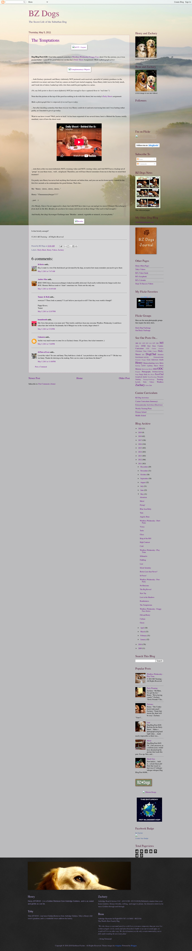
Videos (54, 250)
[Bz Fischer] (136, 835)
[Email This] (65, 246)
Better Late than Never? (148, 571)
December (144, 466)
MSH (155, 369)
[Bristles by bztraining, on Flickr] (79, 221)
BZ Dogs (44, 13)
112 (143, 343)
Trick (144, 382)
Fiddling (143, 560)
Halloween (154, 360)
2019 (140, 432)
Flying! (142, 505)
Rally (145, 374)
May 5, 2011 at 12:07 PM (47, 311)
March (142, 631)
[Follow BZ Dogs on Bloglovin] (147, 146)
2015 (140, 448)
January (143, 639)
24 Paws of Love (44, 352)
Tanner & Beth (43, 297)
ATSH (143, 346)
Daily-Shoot (41, 250)
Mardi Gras (151, 759)
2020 (140, 428)
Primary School (140, 412)
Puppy (141, 374)
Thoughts (160, 377)
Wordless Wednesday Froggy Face (85, 57)
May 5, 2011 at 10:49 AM (47, 288)
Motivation (145, 369)
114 (150, 343)
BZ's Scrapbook (141, 276)
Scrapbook (138, 377)
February (143, 635)
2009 (140, 648)
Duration (160, 354)
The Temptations (45, 40)
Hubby (157, 363)
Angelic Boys (145, 516)
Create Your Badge (141, 838)
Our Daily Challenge (142, 330)
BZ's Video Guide (141, 273)
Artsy (137, 346)
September (144, 478)
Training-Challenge (148, 379)
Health (161, 360)
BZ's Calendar (140, 280)
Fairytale (138, 360)
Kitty (161, 363)
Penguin (137, 372)
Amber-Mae (42, 279)
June (142, 490)
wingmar (118, 945)
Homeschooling (149, 363)
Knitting (137, 366)
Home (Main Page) (142, 265)
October (143, 474)
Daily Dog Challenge (143, 328)
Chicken (161, 348)
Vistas (142, 526)
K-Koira (41, 264)
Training (138, 379)
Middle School (140, 415)
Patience (150, 704)
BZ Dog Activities (142, 397)
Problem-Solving (157, 372)
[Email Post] (60, 246)
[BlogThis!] (68, 246)
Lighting (150, 366)
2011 (140, 463)
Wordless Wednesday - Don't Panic (150, 521)
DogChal (151, 354)
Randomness (144, 601)
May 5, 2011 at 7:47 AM (46, 271)
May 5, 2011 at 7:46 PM (46, 344)
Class (145, 351)
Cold (141, 546)
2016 (140, 444)
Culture (142, 619)
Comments (143, 164)
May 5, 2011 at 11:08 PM (47, 361)
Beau (154, 346)
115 (153, 343)
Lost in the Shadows (147, 597)
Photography (146, 371)
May (142, 494)
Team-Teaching (152, 377)
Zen (150, 385)
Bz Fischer (139, 833)
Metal (142, 501)
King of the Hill (145, 538)
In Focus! (143, 575)
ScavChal (159, 374)
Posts (141, 159)
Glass (142, 534)
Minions (138, 369)
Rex (149, 374)
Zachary (61, 250)
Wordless (160, 382)
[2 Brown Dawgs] (149, 792)
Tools (142, 530)
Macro (156, 366)
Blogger (133, 945)
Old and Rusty (145, 615)
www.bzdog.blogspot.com (144, 222)
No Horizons (144, 585)
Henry (49, 250)
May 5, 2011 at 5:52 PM (46, 329)
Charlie (154, 348)
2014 (140, 452)
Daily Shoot (78, 59)
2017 (140, 440)
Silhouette (143, 556)
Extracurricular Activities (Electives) (148, 405)
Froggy (144, 360)
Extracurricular (158, 357)
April (142, 627)
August (143, 482)
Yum (141, 512)
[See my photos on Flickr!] (145, 138)
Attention (143, 497)
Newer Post (34, 378)
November (144, 470)
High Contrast (145, 542)
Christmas (138, 351)
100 (136, 343)
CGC (147, 348)
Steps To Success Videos (144, 283)
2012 (140, 459)
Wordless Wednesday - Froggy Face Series (150, 610)
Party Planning (152, 688)
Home (79, 378)
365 (161, 343)
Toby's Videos (140, 269)
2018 (140, 436)
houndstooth (42, 319)
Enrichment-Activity (142, 357)
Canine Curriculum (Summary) (146, 401)
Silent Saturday (145, 567)
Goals (149, 360)
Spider (145, 377)
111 (140, 343)
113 (147, 343)
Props (137, 374)
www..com (146, 297)
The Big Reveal (145, 589)
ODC (160, 368)
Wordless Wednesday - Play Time (150, 551)
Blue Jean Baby (145, 509)
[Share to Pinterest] (76, 246)
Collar (150, 351)
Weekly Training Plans (143, 408)
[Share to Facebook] (73, 246)
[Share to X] (70, 246)
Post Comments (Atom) (46, 384)
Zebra (147, 385)
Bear (149, 346)
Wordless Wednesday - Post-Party (150, 580)
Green (142, 622)
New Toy (143, 593)
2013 (140, 455)
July (142, 486)
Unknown (41, 337)
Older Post (124, 378)
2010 (140, 644)
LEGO (143, 366)
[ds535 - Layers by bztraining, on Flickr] (79, 47)
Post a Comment (41, 366)
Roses (152, 374)
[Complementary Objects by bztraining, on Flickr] (79, 69)
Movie (151, 369)
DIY (143, 355)
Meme (161, 366)
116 (157, 343)
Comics (155, 351)
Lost (141, 564)
